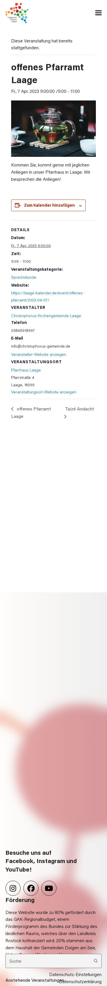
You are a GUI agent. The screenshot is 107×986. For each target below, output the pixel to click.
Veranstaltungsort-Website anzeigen (43, 392)
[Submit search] (96, 961)
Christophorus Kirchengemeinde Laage (46, 315)
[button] (98, 13)
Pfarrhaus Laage (26, 370)
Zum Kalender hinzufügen (49, 205)
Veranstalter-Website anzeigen (38, 354)
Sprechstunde (23, 277)
